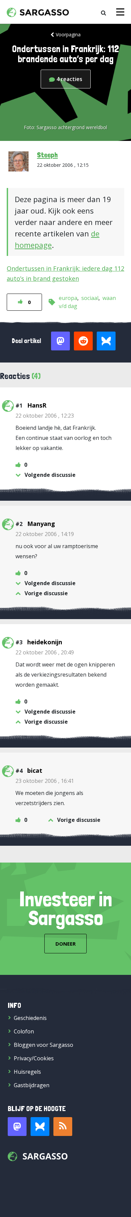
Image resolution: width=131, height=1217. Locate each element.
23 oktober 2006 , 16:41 (44, 781)
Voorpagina (68, 34)
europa (68, 298)
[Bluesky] (40, 1126)
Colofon (24, 1031)
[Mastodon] (17, 1126)
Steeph (47, 154)
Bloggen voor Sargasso (43, 1045)
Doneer (65, 943)
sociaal (89, 298)
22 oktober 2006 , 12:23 (44, 415)
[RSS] (62, 1126)
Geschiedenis (30, 1018)
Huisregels (27, 1071)
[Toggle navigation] (120, 11)
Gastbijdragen (31, 1085)
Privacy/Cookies (34, 1058)
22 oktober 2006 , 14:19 (44, 534)
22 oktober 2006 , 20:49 (44, 652)
